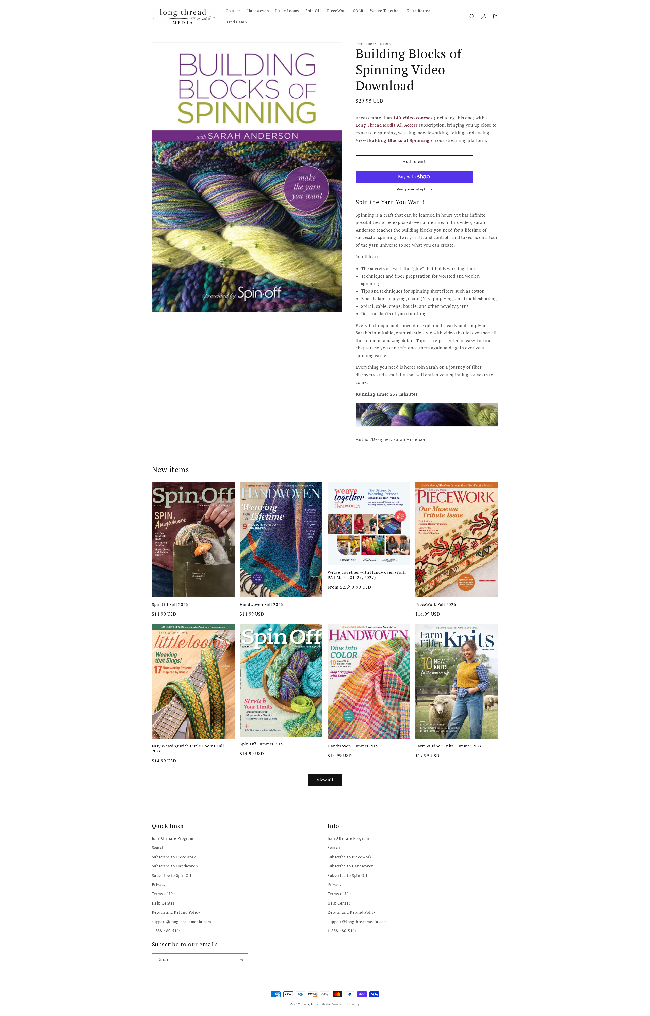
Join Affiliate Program (172, 838)
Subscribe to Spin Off (171, 875)
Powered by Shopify (345, 1004)
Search (158, 847)
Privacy (159, 884)
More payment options (414, 189)
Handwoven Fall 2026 (261, 604)
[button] (472, 16)
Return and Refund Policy (176, 912)
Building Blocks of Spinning (399, 140)
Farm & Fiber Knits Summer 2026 (449, 745)
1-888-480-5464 (166, 930)
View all (325, 780)
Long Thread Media (317, 1004)
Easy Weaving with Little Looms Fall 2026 (188, 748)
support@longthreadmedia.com (181, 921)
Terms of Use (164, 893)
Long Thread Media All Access (387, 125)
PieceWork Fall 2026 (435, 604)
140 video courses (413, 118)
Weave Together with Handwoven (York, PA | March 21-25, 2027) (367, 575)
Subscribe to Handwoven (175, 866)
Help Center (163, 903)
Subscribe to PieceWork (174, 856)
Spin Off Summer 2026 (262, 743)
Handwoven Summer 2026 (354, 745)
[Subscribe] (241, 959)
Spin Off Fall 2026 (170, 604)
